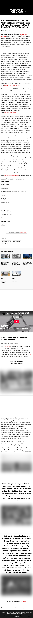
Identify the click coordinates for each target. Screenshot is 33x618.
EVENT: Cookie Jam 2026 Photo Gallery (27, 261)
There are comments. (17, 232)
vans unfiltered (20, 608)
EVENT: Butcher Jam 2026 (16, 279)
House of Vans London (6, 243)
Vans (29, 354)
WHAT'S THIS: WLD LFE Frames (5, 279)
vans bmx (13, 608)
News (3, 17)
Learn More (23, 613)
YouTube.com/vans (10, 112)
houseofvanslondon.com (11, 175)
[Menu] (25, 11)
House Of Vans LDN (17, 241)
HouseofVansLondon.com (12, 85)
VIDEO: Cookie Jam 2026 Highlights (5, 261)
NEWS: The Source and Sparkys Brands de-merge (16, 261)
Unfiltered (7, 346)
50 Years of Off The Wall (6, 241)
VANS (8, 608)
